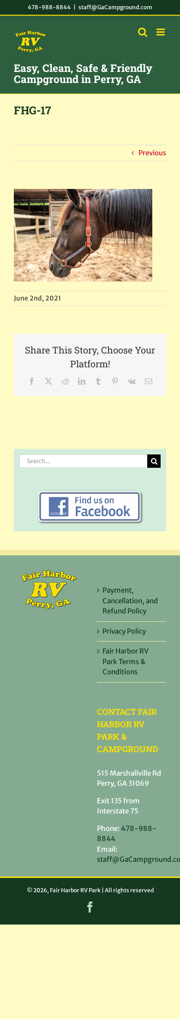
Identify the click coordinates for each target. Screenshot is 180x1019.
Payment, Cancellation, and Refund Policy (130, 600)
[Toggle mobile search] (142, 32)
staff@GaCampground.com (115, 7)
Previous (152, 152)
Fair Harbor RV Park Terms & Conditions (125, 661)
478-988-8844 (49, 7)
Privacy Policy (124, 631)
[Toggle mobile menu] (161, 32)
